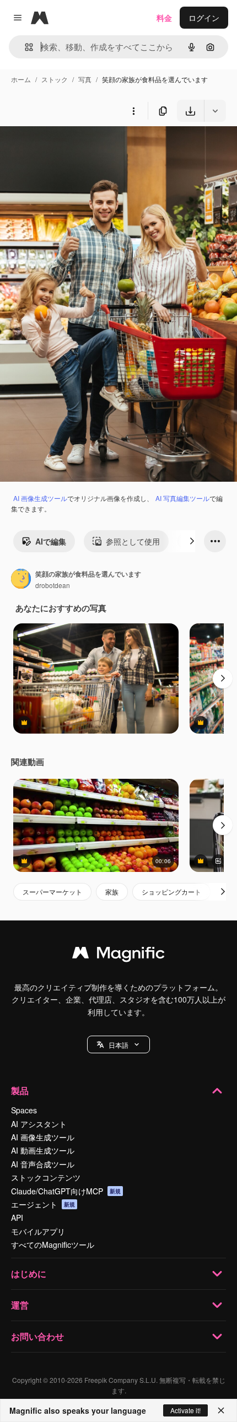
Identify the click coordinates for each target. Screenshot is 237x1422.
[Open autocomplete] (24, 47)
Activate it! (185, 1410)
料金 (164, 17)
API (17, 1217)
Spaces (24, 1110)
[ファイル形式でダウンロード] (215, 111)
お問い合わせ (37, 1336)
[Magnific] (118, 955)
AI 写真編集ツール (182, 498)
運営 (20, 1305)
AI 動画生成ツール (42, 1150)
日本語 (118, 1044)
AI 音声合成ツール (42, 1164)
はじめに (28, 1273)
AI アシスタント (39, 1123)
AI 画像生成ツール (40, 498)
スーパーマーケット (52, 891)
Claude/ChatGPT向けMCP (66, 1191)
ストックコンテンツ (45, 1177)
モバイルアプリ (38, 1231)
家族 (111, 891)
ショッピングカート (171, 891)
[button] (118, 1044)
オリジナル (75, 147)
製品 (20, 1090)
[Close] (221, 1410)
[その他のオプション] (133, 111)
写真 (84, 79)
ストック (54, 79)
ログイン (203, 17)
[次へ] (192, 541)
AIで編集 (50, 541)
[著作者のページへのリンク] (21, 580)
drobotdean (52, 585)
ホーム (21, 79)
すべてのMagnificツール (52, 1244)
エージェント (43, 1204)
